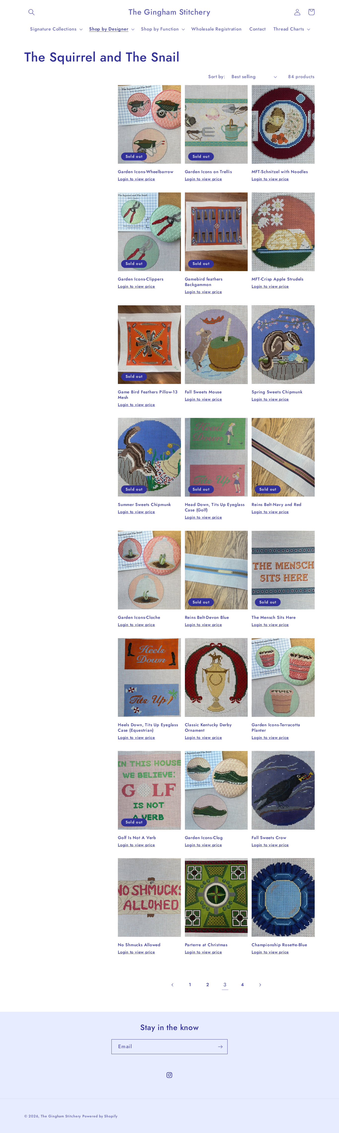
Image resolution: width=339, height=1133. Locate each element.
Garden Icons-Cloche (139, 617)
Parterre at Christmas (206, 945)
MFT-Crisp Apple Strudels (278, 279)
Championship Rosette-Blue (279, 945)
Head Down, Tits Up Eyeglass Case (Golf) (215, 507)
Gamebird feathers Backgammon (204, 282)
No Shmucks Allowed (139, 945)
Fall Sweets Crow (269, 838)
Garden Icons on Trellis (208, 172)
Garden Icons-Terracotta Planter (276, 727)
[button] (31, 12)
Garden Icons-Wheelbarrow (145, 172)
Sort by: (216, 76)
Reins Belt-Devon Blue (207, 617)
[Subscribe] (220, 1046)
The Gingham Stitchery (61, 1116)
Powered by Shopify (99, 1116)
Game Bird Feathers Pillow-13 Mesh (148, 394)
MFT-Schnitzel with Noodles (280, 172)
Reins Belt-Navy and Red (277, 504)
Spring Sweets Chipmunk (277, 392)
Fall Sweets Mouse (203, 392)
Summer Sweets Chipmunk (144, 504)
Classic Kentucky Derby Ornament (208, 727)
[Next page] (260, 985)
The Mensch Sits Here (274, 617)
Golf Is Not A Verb (137, 838)
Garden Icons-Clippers (140, 279)
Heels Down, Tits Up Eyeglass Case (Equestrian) (148, 727)
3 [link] (225, 984)
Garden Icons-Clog (204, 838)
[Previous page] (173, 985)
